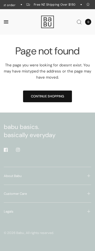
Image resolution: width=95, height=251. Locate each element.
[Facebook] (9, 149)
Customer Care (15, 193)
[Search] (79, 22)
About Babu (13, 176)
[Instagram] (21, 149)
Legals (8, 211)
